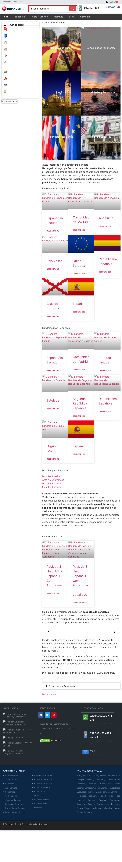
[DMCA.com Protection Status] (51, 742)
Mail (92, 750)
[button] (20, 29)
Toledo (88, 808)
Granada (104, 787)
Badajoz (80, 779)
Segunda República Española (80, 403)
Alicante (95, 775)
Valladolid (107, 808)
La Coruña (112, 791)
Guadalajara (115, 787)
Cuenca (117, 783)
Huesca (98, 791)
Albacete (86, 775)
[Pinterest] (54, 715)
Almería (103, 775)
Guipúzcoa (81, 791)
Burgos (110, 779)
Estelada (53, 400)
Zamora (80, 812)
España (78, 304)
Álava (79, 775)
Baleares (89, 779)
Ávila (118, 775)
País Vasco (55, 261)
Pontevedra (115, 800)
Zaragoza (88, 812)
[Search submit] (72, 8)
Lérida (95, 795)
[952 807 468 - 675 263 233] (85, 734)
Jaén (104, 791)
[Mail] (85, 752)
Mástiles (58, 16)
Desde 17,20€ (53, 231)
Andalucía (106, 218)
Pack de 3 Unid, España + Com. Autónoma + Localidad (80, 580)
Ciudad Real (105, 783)
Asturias (111, 775)
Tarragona (115, 804)
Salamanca (81, 804)
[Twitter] (47, 715)
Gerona (96, 787)
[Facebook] (40, 715)
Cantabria (81, 783)
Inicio (5, 16)
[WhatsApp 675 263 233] (85, 717)
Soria (106, 804)
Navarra (80, 800)
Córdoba (88, 787)
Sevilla (99, 804)
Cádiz (117, 779)
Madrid (103, 795)
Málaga (117, 795)
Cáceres (80, 787)
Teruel (79, 808)
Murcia (110, 795)
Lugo (89, 795)
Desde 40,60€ (53, 593)
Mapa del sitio (50, 694)
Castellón (92, 783)
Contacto (85, 16)
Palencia (102, 800)
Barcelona (100, 779)
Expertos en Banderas (62, 686)
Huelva (90, 791)
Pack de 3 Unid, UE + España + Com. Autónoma (54, 576)
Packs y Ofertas (39, 16)
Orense (91, 800)
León (84, 795)
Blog (71, 16)
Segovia (91, 804)
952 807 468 (91, 7)
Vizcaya (117, 808)
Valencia (96, 808)
